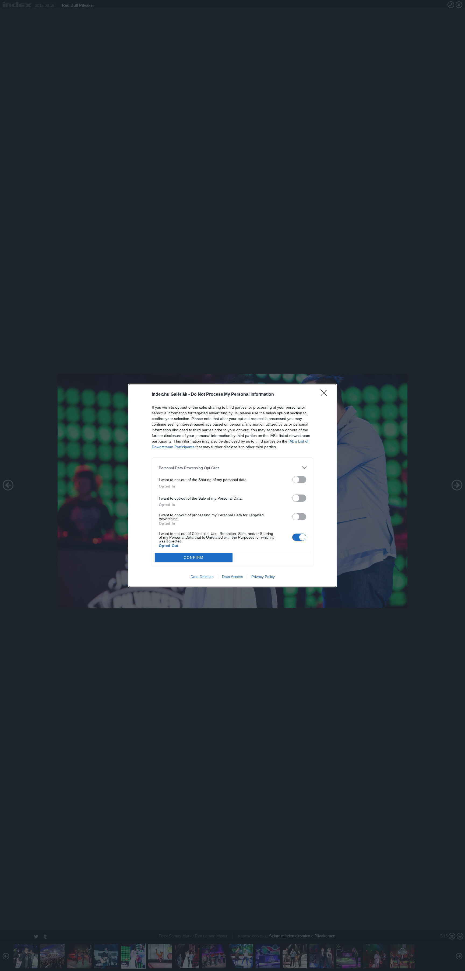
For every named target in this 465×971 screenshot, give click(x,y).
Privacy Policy (263, 576)
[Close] (325, 395)
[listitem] (232, 468)
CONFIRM (194, 558)
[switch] (299, 479)
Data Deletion (202, 576)
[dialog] (232, 485)
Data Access (232, 576)
